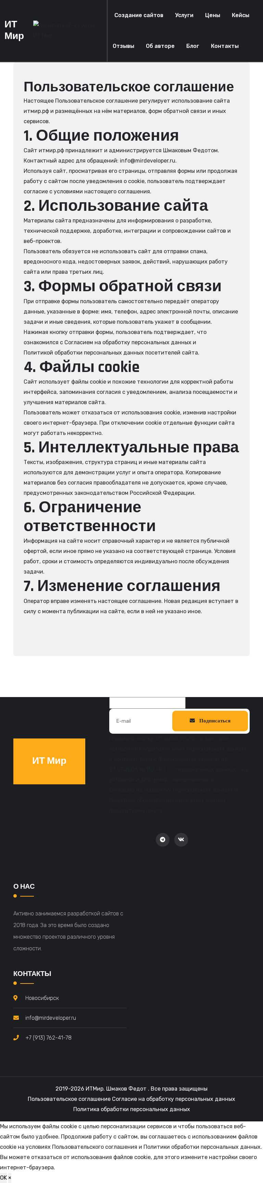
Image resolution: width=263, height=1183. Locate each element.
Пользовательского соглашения (94, 1147)
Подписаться (214, 721)
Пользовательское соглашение (69, 1099)
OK (3, 1177)
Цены (212, 15)
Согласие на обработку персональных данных (173, 1099)
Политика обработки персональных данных (131, 1109)
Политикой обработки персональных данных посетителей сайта (111, 352)
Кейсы (240, 15)
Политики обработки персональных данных (202, 1147)
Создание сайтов (138, 15)
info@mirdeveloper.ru (147, 160)
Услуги (184, 15)
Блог (192, 46)
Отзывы (123, 46)
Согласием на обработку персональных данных (127, 342)
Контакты (225, 46)
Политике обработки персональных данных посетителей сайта (167, 805)
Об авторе (160, 46)
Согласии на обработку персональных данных (171, 790)
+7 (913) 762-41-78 (48, 1038)
